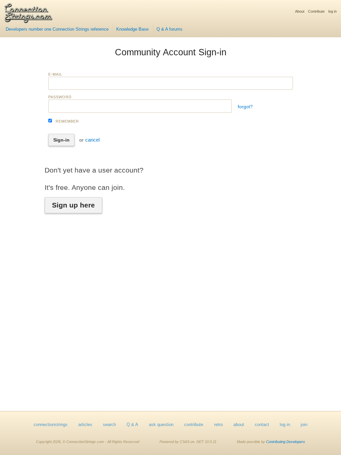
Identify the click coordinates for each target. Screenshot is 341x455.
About (299, 11)
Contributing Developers (285, 442)
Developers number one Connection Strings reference (57, 29)
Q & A (132, 424)
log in (332, 11)
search (109, 424)
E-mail (55, 74)
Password (60, 97)
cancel (92, 140)
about (238, 424)
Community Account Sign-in (170, 52)
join (304, 424)
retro (218, 424)
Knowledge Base (132, 29)
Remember (67, 121)
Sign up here (73, 205)
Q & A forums (169, 29)
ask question (161, 424)
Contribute (316, 11)
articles (85, 424)
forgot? (245, 106)
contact (262, 424)
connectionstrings (51, 424)
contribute (193, 424)
